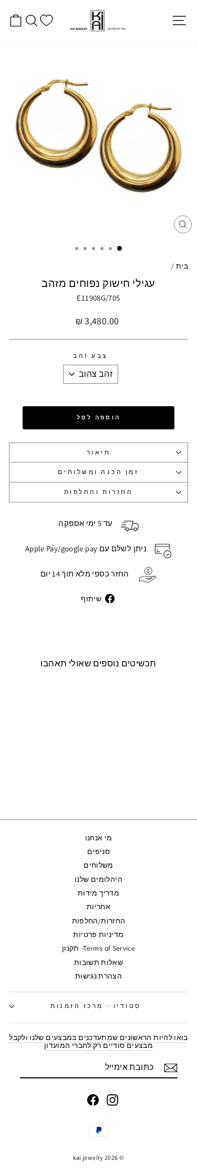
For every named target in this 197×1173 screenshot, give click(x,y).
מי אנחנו (98, 837)
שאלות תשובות (98, 962)
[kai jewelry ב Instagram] (112, 1100)
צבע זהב (90, 356)
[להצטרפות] (171, 1068)
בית (182, 266)
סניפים (98, 851)
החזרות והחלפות (98, 492)
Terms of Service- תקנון (98, 948)
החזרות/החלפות (99, 920)
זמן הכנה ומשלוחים (98, 472)
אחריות (98, 906)
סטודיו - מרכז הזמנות (95, 1006)
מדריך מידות (98, 893)
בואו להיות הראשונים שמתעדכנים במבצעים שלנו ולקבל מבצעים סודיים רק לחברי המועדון (98, 1041)
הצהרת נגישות (98, 976)
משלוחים (98, 865)
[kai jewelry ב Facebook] (93, 1100)
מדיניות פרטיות (98, 934)
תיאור (99, 452)
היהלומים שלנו (98, 879)
